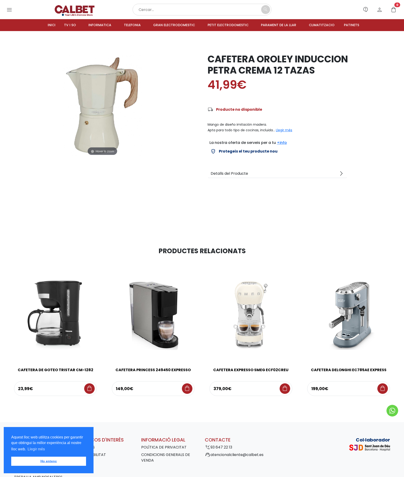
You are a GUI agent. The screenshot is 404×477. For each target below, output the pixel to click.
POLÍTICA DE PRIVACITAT (164, 448)
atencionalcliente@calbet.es (236, 455)
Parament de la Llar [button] (284, 25)
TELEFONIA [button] (124, 25)
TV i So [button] (58, 25)
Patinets (363, 25)
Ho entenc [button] (48, 461)
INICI (38, 25)
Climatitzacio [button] (331, 25)
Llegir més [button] (36, 449)
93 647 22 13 (221, 448)
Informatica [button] (90, 25)
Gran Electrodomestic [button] (170, 25)
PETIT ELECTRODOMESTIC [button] (229, 25)
